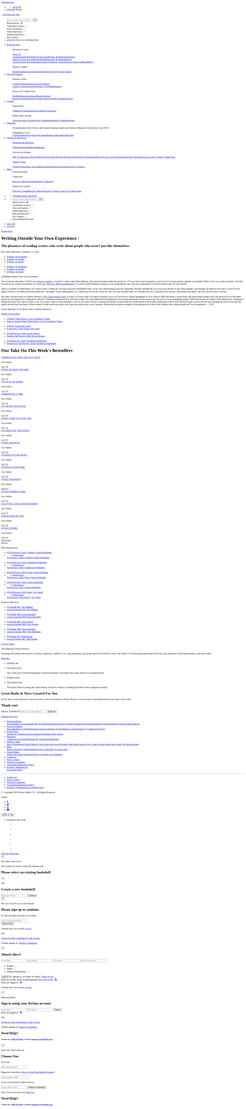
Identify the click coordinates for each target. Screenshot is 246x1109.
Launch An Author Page (70, 191)
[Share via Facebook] (17, 256)
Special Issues (30, 135)
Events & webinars (76, 167)
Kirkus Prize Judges (54, 734)
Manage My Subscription (39, 739)
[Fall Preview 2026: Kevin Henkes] (23, 333)
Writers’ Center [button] (13, 742)
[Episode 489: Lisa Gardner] (20, 622)
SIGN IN (17, 7)
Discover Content (20, 191)
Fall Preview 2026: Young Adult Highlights (26, 577)
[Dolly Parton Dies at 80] (18, 326)
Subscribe (69, 135)
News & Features (15, 29)
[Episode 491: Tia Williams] (20, 607)
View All (17, 54)
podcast (10, 609)
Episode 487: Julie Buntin (25, 639)
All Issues (41, 135)
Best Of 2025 (51, 72)
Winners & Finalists (21, 111)
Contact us (11, 757)
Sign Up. (30, 1092)
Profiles (16, 96)
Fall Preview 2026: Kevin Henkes (29, 336)
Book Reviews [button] (13, 45)
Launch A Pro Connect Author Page (159, 157)
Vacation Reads (64, 72)
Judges (72, 120)
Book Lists (21, 729)
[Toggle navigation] (2, 15)
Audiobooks (18, 57)
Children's (88, 62)
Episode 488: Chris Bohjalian (27, 632)
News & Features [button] (14, 74)
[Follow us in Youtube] (8, 809)
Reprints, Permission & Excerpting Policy (17, 768)
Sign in (5, 977)
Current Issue (18, 135)
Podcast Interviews (15, 34)
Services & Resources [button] (16, 138)
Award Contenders (42, 120)
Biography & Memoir (55, 59)
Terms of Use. (47, 976)
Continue (32, 896)
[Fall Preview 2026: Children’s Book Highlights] (29, 552)
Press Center (39, 754)
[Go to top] (7, 814)
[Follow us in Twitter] (8, 804)
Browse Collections (21, 181)
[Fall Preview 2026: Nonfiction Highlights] (26, 341)
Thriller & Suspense (39, 57)
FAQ (31, 754)
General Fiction (19, 84)
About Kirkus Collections (41, 181)
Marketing (40, 147)
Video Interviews (15, 31)
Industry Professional (16, 971)
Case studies (35, 167)
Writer (10, 969)
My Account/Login (59, 749)
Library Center (19, 162)
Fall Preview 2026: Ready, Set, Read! (24, 597)
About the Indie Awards (23, 120)
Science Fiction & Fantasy (24, 59)
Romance (71, 57)
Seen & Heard (43, 96)
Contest (26, 754)
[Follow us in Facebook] (7, 802)
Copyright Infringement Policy (20, 765)
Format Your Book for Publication (80, 157)
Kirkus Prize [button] (12, 731)
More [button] (9, 169)
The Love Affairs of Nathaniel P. (61, 284)
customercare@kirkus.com (42, 1039)
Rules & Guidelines (60, 120)
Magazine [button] (11, 123)
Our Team (18, 754)
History (68, 59)
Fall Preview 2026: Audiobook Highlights (26, 567)
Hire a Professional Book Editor (21, 744)
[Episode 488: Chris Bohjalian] (21, 629)
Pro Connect (13, 37)
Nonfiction (41, 59)
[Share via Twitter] (15, 259)
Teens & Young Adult (74, 62)
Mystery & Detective (57, 57)
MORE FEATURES (10, 314)
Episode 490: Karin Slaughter (27, 617)
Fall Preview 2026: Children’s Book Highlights (28, 557)
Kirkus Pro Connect (41, 749)
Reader (10, 966)
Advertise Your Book (133, 157)
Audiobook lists (38, 72)
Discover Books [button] (14, 721)
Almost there (7, 924)
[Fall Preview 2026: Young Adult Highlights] (27, 572)
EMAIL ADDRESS (10, 711)
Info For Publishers (53, 754)
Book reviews (13, 23)
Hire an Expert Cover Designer (110, 157)
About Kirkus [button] (13, 752)
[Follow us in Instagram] (8, 807)
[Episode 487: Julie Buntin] (19, 636)
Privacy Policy (13, 759)
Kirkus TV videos (86, 729)
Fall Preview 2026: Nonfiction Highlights (37, 343)
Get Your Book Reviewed (53, 157)
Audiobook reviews (16, 26)
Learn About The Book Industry (124, 744)
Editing (22, 147)
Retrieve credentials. (28, 943)
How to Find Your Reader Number (38, 1072)
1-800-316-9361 (17, 1039)
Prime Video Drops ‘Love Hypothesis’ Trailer (41, 321)
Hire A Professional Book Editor (27, 157)
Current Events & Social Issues (26, 62)
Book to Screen (19, 98)
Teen (38, 84)
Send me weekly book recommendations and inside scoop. (27, 979)
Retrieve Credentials (37, 1087)
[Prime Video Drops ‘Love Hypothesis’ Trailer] (28, 319)
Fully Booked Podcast (63, 98)
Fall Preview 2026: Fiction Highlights (24, 587)
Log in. (28, 928)
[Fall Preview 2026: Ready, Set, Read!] (25, 592)
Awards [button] (10, 101)
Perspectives (24, 96)
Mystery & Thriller (44, 86)
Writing (16, 147)
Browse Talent (35, 191)
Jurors (53, 111)
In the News (31, 98)
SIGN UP (52, 712)
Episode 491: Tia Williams (26, 609)
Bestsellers (17, 72)
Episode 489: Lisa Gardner (26, 624)
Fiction (27, 57)
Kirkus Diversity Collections (19, 749)
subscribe (5, 658)
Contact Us (12, 777)
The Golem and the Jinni (54, 296)
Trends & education (21, 167)
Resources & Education (23, 142)
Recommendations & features (54, 167)
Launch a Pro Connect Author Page (94, 744)
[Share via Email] (15, 262)
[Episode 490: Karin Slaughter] (21, 614)
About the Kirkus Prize (40, 111)
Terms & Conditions (16, 762)
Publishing (30, 147)
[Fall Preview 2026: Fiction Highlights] (25, 582)
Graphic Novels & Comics (52, 62)
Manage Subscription (55, 135)
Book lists (26, 72)
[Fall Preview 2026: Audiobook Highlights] (27, 562)
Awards (33, 96)
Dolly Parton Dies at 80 (29, 329)
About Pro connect (50, 191)
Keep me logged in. (10, 982)
